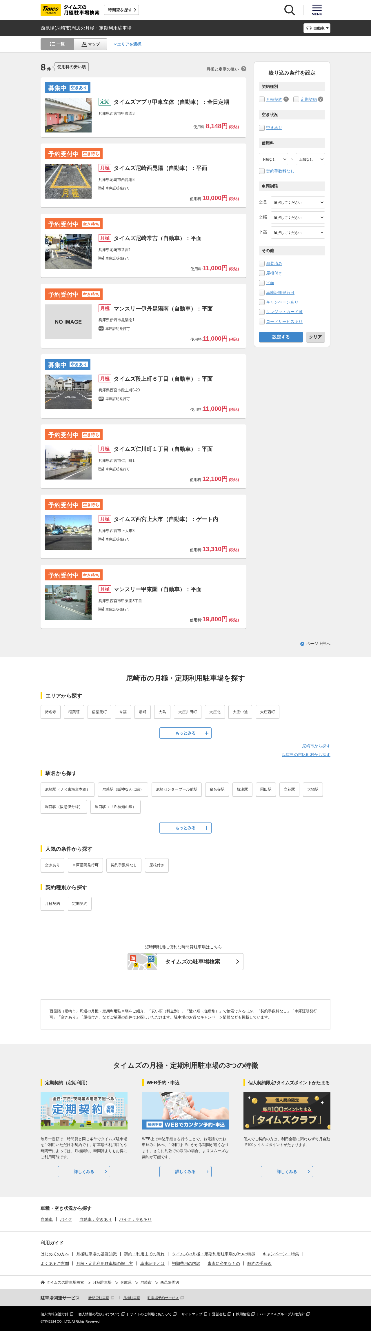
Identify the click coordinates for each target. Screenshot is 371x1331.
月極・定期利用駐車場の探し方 (104, 1263)
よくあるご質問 (55, 1263)
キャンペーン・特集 (281, 1254)
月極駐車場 (131, 1298)
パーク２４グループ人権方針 (282, 1314)
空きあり (274, 127)
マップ (94, 44)
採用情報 (243, 1314)
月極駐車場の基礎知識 (96, 1254)
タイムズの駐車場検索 (192, 961)
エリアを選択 (129, 44)
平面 (270, 282)
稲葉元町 (99, 712)
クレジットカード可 (284, 311)
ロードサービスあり (284, 321)
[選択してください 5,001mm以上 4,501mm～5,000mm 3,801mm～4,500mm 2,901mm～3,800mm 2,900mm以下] (298, 202)
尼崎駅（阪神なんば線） (123, 789)
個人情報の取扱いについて (99, 1314)
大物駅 (313, 789)
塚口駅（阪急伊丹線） (64, 807)
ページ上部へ (318, 643)
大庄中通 (240, 712)
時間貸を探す (120, 10)
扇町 (142, 712)
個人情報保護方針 (54, 1314)
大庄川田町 (187, 712)
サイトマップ (191, 1314)
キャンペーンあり (282, 302)
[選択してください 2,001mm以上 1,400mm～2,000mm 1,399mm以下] (298, 217)
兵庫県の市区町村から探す (306, 754)
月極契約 (274, 99)
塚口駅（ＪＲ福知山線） (115, 807)
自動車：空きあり (95, 1219)
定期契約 (309, 99)
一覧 (61, 44)
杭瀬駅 (242, 789)
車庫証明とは (152, 1263)
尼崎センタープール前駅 (176, 789)
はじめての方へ (55, 1254)
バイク (66, 1219)
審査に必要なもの (224, 1263)
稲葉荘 (74, 712)
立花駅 (289, 789)
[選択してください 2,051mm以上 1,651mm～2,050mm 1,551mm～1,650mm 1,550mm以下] (298, 232)
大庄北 (215, 712)
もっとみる (185, 733)
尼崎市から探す (316, 746)
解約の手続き (259, 1263)
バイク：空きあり (135, 1219)
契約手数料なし (280, 171)
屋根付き (274, 273)
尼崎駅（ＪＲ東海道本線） (67, 789)
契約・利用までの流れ (144, 1254)
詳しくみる (84, 1171)
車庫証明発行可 (280, 292)
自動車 (47, 1219)
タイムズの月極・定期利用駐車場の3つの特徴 (213, 1254)
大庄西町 (267, 712)
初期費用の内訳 (186, 1263)
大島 (162, 712)
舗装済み (274, 263)
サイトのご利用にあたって (151, 1314)
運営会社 (219, 1314)
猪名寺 (50, 712)
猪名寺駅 (217, 789)
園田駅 (266, 789)
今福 (123, 712)
